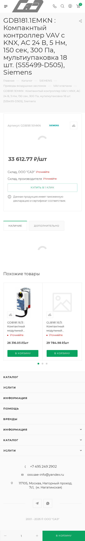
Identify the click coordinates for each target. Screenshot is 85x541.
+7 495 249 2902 (43, 466)
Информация (15, 398)
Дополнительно (46, 225)
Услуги (9, 387)
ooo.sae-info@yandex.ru (45, 475)
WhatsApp (47, 503)
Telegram (37, 503)
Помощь (11, 408)
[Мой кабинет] (70, 6)
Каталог (10, 377)
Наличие (15, 225)
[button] (38, 363)
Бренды (10, 419)
